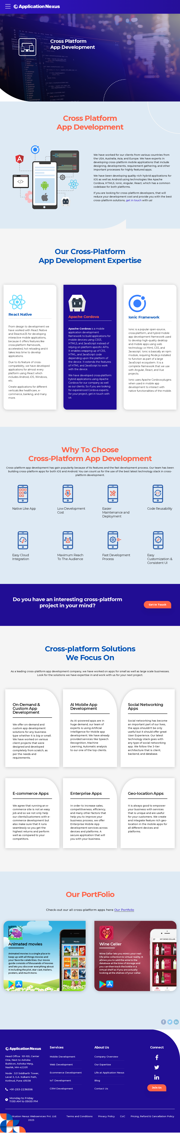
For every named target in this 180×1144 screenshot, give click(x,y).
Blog (97, 1080)
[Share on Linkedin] (176, 1021)
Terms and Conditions (79, 1116)
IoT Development (60, 1080)
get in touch (134, 200)
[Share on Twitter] (169, 1021)
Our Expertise (102, 1064)
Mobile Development (62, 1056)
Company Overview (106, 1056)
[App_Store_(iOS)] (18, 984)
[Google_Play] (11, 984)
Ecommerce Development (66, 1072)
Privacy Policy (106, 1116)
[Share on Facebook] (163, 1021)
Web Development (61, 1064)
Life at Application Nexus (109, 1072)
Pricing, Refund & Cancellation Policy (152, 1116)
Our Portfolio (124, 910)
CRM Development (61, 1088)
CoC (122, 1116)
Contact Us (101, 1088)
